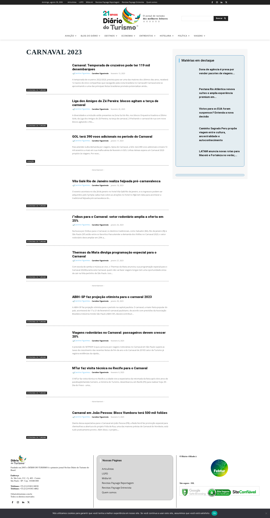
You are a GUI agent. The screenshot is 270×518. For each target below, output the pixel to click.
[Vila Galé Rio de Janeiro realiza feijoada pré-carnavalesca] (47, 192)
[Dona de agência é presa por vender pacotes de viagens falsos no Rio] (188, 74)
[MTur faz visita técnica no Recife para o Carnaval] (47, 379)
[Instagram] (217, 2)
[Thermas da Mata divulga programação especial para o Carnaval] (47, 264)
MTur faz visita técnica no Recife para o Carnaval (110, 368)
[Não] (266, 513)
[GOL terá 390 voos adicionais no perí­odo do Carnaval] (47, 148)
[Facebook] (212, 2)
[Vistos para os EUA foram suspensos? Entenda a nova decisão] (188, 113)
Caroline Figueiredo (100, 73)
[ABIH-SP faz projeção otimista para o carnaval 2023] (47, 308)
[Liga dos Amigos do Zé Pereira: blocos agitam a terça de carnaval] (47, 112)
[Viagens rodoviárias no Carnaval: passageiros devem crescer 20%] (47, 344)
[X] (226, 2)
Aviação (30, 161)
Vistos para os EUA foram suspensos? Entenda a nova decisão (216, 112)
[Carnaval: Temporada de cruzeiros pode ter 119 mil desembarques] (47, 76)
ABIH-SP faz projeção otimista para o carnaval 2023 (112, 297)
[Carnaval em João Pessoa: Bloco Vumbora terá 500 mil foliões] (47, 424)
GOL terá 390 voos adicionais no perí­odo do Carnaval (112, 136)
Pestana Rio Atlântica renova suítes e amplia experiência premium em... (217, 93)
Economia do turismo (36, 90)
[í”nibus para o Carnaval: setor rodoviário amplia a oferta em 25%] (47, 228)
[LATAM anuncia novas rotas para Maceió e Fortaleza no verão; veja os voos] (188, 156)
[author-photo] (81, 73)
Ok (214, 513)
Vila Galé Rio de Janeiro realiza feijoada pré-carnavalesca (116, 181)
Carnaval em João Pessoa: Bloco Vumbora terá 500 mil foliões (119, 413)
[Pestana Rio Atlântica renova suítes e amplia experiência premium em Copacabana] (188, 93)
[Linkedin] (222, 2)
